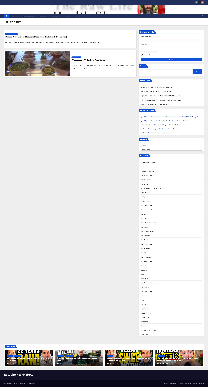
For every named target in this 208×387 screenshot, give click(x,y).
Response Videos (146, 296)
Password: (144, 44)
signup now (143, 51)
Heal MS (143, 265)
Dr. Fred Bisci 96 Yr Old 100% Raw (151, 188)
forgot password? (151, 51)
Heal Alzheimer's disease (148, 210)
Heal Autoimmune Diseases (149, 222)
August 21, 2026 (13, 363)
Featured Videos (145, 201)
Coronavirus (144, 184)
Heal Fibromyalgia (146, 235)
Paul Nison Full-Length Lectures (150, 283)
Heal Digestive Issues (147, 231)
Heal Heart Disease (146, 248)
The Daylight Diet (146, 313)
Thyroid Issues (145, 317)
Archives (143, 145)
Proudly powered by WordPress (11, 383)
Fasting (143, 197)
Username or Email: (146, 36)
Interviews (144, 270)
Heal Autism (144, 218)
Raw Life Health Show (22, 9)
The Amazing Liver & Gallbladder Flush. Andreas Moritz (164, 129)
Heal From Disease (146, 244)
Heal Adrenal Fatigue (147, 205)
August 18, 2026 (63, 363)
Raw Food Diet (145, 287)
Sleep (142, 300)
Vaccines (143, 326)
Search (143, 66)
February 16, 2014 (12, 40)
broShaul (143, 129)
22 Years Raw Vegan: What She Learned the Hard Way (157, 87)
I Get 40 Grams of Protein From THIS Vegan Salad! (156, 91)
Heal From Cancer (146, 240)
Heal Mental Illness (146, 261)
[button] (202, 16)
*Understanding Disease (148, 162)
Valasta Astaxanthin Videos (149, 330)
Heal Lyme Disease (146, 257)
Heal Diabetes (145, 227)
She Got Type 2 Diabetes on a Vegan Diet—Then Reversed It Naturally (161, 100)
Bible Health (144, 167)
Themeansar (32, 383)
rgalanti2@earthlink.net (147, 117)
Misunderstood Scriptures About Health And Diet (168, 125)
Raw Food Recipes (76, 57)
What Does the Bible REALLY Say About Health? (155, 104)
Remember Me (146, 55)
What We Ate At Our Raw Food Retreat (89, 60)
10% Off (67, 16)
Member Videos (28, 16)
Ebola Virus (144, 192)
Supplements (144, 309)
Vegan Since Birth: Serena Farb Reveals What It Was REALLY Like (160, 95)
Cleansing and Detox (147, 175)
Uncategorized (145, 321)
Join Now (42, 16)
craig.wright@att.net (146, 125)
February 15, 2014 (78, 63)
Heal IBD (143, 253)
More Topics (144, 278)
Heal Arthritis (144, 214)
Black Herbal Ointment (147, 171)
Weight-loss (144, 334)
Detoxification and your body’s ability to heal (160, 133)
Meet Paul (15, 16)
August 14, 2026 (113, 363)
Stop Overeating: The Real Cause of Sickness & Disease (172, 121)
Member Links (55, 16)
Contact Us (77, 16)
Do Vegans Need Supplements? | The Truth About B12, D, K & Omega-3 (177, 117)
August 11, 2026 (163, 363)
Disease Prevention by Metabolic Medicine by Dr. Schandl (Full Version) (36, 37)
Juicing (143, 274)
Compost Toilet (145, 179)
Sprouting (143, 304)
